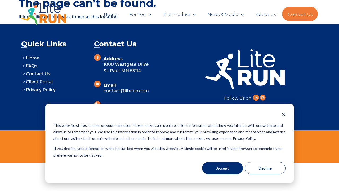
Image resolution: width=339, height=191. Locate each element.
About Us (266, 14)
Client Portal (39, 81)
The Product (176, 14)
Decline (265, 168)
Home (110, 14)
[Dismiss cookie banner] (284, 115)
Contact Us (300, 14)
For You (137, 14)
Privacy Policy (41, 89)
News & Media (223, 14)
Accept (222, 168)
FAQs (32, 65)
